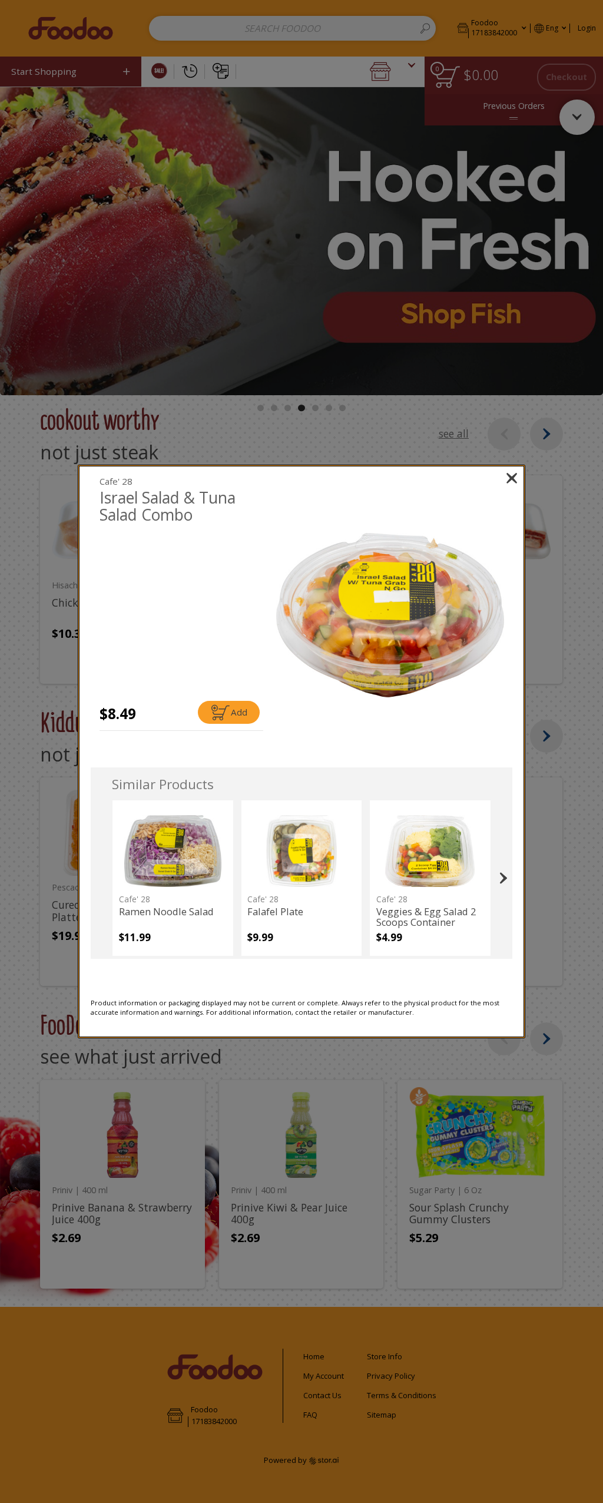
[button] (390, 615)
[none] (172, 878)
